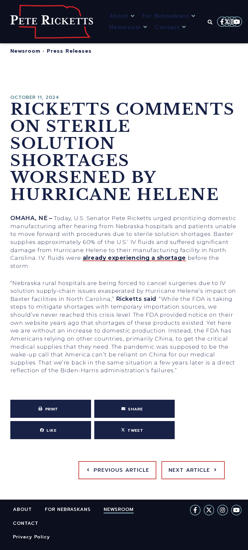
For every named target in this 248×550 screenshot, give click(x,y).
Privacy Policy (31, 536)
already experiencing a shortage (134, 257)
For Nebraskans (68, 509)
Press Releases (69, 51)
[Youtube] (237, 21)
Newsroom (25, 51)
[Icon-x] (227, 21)
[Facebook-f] (222, 21)
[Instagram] (232, 21)
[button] (122, 16)
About (22, 509)
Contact (25, 523)
